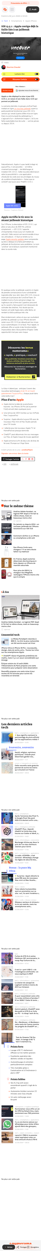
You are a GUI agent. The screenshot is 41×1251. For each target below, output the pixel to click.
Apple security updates (15, 239)
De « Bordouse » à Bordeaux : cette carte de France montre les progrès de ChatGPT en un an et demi (27, 1024)
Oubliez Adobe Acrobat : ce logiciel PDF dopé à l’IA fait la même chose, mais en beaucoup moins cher (25, 514)
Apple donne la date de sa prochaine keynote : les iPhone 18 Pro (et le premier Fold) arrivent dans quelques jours (20, 406)
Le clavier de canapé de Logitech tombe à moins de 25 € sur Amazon (26, 985)
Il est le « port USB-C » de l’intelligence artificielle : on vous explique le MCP (26, 971)
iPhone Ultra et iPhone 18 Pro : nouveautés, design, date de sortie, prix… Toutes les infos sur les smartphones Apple (20, 650)
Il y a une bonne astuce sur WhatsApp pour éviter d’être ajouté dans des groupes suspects (27, 1124)
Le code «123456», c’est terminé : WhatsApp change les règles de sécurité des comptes (26, 857)
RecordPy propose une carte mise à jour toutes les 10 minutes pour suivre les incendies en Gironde (18, 673)
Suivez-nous (7, 90)
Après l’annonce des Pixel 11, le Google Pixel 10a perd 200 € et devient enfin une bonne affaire (27, 818)
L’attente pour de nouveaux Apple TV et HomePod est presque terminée (19, 429)
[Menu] (12, 9)
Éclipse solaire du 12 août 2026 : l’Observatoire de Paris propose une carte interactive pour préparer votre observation (19, 665)
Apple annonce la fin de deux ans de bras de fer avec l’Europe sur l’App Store (21, 442)
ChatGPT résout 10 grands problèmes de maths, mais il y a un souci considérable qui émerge (20, 658)
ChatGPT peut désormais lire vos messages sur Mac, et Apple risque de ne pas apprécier (21, 435)
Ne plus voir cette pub (10, 500)
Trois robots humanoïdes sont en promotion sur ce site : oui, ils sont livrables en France (27, 891)
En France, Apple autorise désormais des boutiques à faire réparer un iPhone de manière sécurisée (24, 562)
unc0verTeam (27, 450)
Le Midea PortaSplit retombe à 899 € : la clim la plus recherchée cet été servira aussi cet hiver (25, 641)
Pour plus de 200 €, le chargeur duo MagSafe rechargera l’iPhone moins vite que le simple (26, 573)
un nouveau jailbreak (22, 108)
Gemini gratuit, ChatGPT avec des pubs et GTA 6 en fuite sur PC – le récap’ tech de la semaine (27, 1011)
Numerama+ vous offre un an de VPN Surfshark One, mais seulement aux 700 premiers (27, 1111)
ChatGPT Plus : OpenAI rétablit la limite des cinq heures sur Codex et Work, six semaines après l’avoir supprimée (27, 831)
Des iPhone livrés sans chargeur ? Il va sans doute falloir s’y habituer (24, 549)
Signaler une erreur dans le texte (14, 453)
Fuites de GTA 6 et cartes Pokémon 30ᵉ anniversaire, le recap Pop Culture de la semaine (27, 958)
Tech (6, 21)
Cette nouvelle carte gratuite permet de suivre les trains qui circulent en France (27, 767)
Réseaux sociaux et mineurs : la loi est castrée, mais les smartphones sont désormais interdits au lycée (27, 904)
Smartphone (16, 21)
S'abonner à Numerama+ (18, 377)
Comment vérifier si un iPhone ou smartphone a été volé (26, 537)
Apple (20, 400)
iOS (4, 464)
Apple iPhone (31, 21)
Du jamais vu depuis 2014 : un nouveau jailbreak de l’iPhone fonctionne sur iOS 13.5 (26, 526)
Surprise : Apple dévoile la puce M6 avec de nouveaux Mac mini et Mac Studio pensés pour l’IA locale (21, 422)
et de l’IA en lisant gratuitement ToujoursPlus (18, 392)
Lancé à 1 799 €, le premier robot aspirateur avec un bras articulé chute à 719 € (26, 1137)
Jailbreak (14, 464)
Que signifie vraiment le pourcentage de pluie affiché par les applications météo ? (27, 737)
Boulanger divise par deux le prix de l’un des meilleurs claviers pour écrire (27, 844)
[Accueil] (5, 9)
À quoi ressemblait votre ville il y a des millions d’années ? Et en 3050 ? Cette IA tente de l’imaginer (27, 998)
